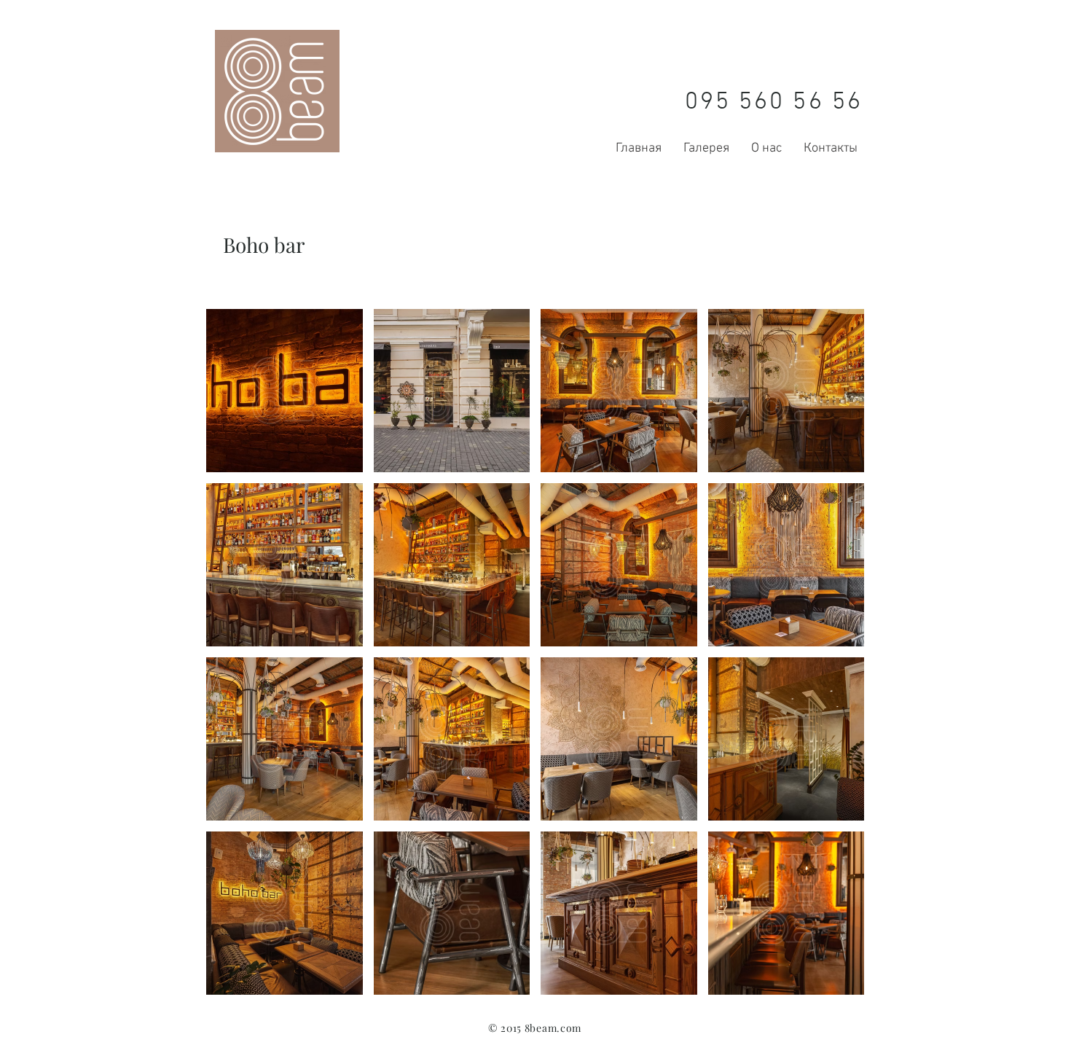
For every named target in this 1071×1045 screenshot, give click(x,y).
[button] (284, 390)
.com (569, 1028)
